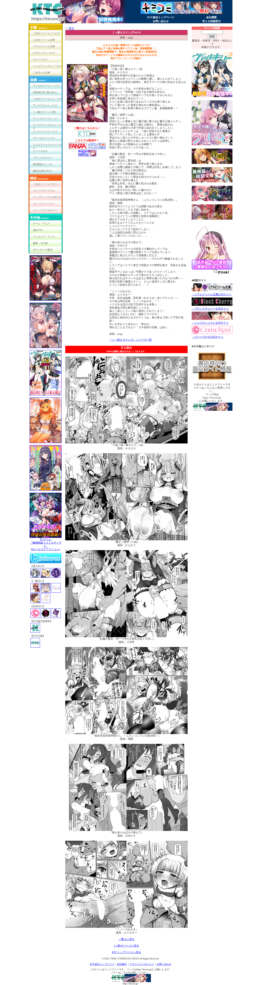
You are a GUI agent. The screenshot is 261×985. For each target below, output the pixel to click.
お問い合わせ (161, 21)
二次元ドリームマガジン (46, 184)
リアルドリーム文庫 (44, 46)
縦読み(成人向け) (42, 170)
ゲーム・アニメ (41, 223)
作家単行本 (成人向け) (45, 92)
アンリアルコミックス (45, 105)
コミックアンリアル (44, 190)
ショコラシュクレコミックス (47, 145)
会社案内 (122, 964)
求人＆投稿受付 (211, 21)
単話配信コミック (42, 164)
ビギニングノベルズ (44, 52)
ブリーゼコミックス (44, 138)
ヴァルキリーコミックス (46, 85)
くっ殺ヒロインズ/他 (44, 112)
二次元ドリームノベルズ (46, 33)
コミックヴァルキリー (45, 210)
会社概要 (211, 17)
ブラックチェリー (42, 157)
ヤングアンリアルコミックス (47, 126)
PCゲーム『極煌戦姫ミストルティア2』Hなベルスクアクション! (46, 544)
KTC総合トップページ (160, 17)
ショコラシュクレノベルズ (47, 66)
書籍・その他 (40, 243)
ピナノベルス (40, 59)
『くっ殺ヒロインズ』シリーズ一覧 (130, 339)
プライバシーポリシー (142, 964)
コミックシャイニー (44, 203)
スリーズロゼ (40, 151)
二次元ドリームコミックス (47, 98)
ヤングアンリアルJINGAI (47, 197)
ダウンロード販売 (42, 249)
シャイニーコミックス (45, 131)
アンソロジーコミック (45, 118)
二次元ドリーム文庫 (44, 39)
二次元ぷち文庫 (41, 72)
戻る (71, 28)
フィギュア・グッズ (44, 236)
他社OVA (38, 230)
